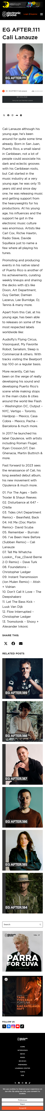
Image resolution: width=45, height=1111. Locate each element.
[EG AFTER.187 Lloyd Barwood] (22, 764)
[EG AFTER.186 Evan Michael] (22, 807)
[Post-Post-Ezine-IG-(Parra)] (22, 971)
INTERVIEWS (23, 1050)
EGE (22, 1076)
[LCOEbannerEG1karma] (22, 7)
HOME (22, 1047)
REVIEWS (22, 1061)
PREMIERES (22, 1065)
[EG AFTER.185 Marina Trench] (22, 850)
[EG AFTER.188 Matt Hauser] (22, 721)
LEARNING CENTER (22, 1068)
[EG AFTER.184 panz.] (22, 893)
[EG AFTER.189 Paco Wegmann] (22, 678)
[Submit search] (40, 924)
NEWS (22, 1054)
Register (33, 14)
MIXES (22, 1057)
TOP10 (22, 1072)
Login (26, 14)
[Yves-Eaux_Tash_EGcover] (22, 1016)
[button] (41, 14)
